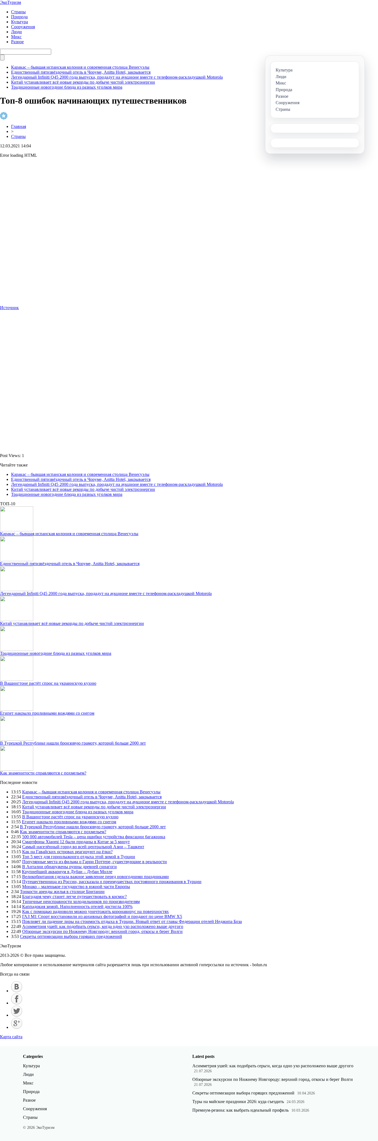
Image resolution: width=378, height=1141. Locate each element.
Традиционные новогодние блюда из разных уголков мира (66, 87)
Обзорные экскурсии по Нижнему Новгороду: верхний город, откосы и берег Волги (102, 931)
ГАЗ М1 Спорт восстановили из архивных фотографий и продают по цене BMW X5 (102, 916)
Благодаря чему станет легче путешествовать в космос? (74, 896)
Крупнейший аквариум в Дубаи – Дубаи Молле (67, 871)
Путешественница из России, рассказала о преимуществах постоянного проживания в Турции (111, 881)
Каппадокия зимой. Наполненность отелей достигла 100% (77, 906)
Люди (16, 31)
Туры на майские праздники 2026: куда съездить (238, 1101)
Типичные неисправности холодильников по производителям (81, 901)
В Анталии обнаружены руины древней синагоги (69, 866)
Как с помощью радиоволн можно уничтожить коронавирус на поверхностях (95, 911)
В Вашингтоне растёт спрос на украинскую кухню (48, 683)
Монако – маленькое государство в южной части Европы (76, 886)
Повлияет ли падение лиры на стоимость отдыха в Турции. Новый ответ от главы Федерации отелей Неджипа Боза (132, 921)
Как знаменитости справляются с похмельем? (43, 773)
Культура (19, 21)
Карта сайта (11, 1036)
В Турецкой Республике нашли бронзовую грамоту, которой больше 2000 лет (73, 743)
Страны (18, 11)
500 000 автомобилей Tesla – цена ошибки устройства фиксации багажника (93, 836)
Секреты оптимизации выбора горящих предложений (71, 936)
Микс (16, 36)
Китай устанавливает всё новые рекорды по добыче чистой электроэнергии (83, 82)
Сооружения (23, 26)
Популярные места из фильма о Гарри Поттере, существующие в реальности (94, 861)
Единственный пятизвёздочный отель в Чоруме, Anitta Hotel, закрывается (81, 72)
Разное (17, 41)
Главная (18, 126)
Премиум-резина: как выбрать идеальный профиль (240, 1110)
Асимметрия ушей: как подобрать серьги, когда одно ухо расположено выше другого (102, 926)
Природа (19, 16)
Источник (9, 307)
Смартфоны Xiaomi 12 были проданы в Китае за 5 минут (76, 841)
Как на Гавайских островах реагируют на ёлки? (67, 851)
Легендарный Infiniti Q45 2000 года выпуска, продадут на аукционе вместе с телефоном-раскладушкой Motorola (117, 77)
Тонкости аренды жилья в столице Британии (62, 891)
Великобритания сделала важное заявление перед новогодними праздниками (95, 876)
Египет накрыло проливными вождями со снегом (47, 713)
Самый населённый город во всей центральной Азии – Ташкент (83, 846)
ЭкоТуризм (10, 2)
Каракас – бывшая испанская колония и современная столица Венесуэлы (80, 67)
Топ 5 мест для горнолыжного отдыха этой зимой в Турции (78, 856)
